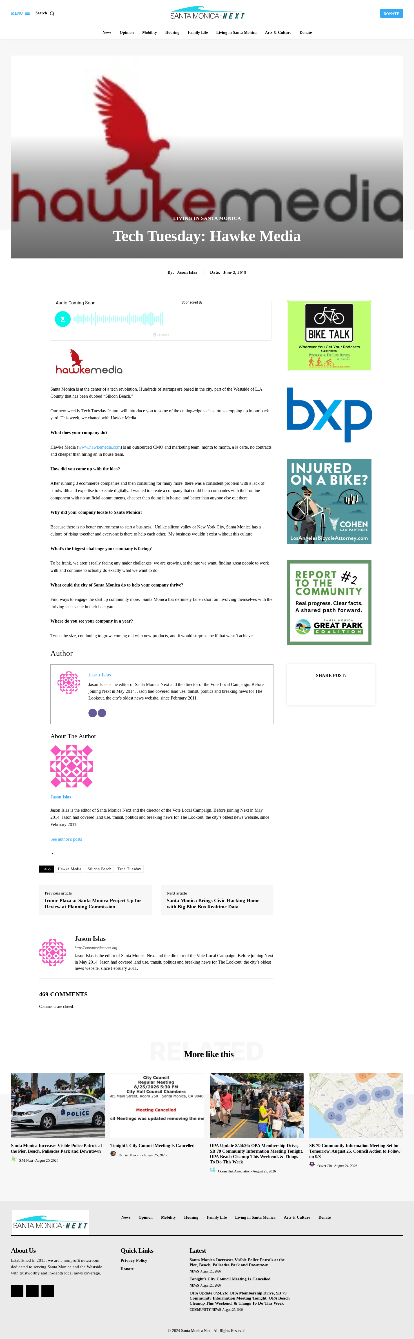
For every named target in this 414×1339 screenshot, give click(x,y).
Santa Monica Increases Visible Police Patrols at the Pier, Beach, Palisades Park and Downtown (237, 1262)
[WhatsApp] (350, 689)
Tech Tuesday (129, 869)
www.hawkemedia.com (99, 447)
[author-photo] (14, 1160)
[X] (324, 689)
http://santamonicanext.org (96, 948)
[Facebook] (311, 689)
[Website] (102, 713)
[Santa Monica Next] (208, 12)
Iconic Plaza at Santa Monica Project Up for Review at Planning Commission (93, 903)
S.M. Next (26, 1160)
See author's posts (66, 839)
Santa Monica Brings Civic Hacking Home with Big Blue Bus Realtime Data (213, 903)
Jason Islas (187, 272)
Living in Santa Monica (207, 218)
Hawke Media (69, 869)
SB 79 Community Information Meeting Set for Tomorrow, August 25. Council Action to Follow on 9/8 (354, 1151)
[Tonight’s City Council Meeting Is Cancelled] (157, 1105)
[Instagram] (32, 1291)
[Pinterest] (337, 689)
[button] (46, 13)
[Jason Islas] (52, 953)
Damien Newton (130, 1155)
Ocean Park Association (234, 1171)
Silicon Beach (100, 869)
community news (205, 1310)
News (194, 1271)
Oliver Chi (324, 1166)
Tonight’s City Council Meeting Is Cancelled (152, 1145)
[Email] (92, 713)
